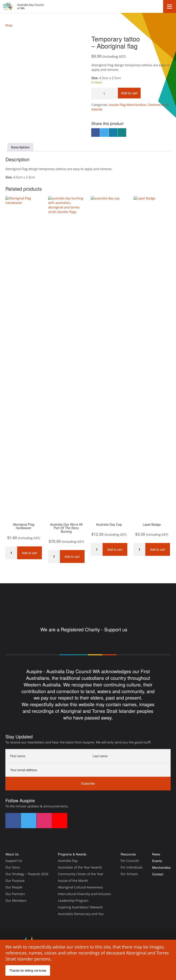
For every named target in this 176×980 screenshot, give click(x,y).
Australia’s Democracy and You (81, 914)
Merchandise (161, 867)
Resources (128, 854)
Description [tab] (20, 147)
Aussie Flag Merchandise (127, 105)
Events (157, 861)
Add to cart (129, 92)
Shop (8, 25)
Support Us (13, 861)
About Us (12, 854)
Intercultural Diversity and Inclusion (84, 894)
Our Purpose (14, 881)
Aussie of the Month (73, 881)
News (156, 854)
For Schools (129, 874)
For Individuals (132, 867)
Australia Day (68, 861)
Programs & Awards (72, 854)
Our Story (12, 867)
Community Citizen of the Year (80, 874)
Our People (13, 887)
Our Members (15, 901)
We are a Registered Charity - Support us (84, 629)
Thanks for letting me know (27, 970)
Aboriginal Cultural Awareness (80, 887)
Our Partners (15, 894)
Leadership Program (73, 901)
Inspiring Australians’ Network (80, 907)
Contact (157, 874)
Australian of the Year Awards (80, 867)
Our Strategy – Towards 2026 (26, 874)
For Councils (130, 861)
